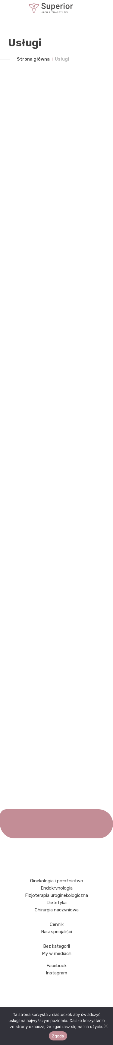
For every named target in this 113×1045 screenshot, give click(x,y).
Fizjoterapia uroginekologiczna (56, 895)
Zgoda (58, 1035)
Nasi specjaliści (56, 931)
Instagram (56, 973)
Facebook (56, 965)
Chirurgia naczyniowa (57, 910)
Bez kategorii (56, 946)
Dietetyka (56, 902)
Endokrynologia (57, 888)
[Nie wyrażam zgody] (105, 1026)
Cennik (57, 924)
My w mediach (56, 953)
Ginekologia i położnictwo (56, 881)
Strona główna (33, 59)
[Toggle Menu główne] (56, 8)
